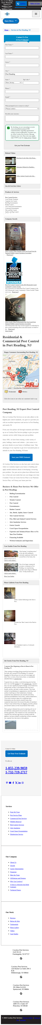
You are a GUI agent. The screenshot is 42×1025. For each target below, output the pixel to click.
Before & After (15, 921)
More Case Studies (9, 576)
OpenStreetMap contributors (31, 388)
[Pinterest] (7, 782)
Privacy (34, 138)
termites (17, 684)
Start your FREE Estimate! (21, 457)
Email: (7, 97)
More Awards (9, 331)
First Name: (9, 45)
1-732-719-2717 (16, 772)
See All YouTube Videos (13, 186)
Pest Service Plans (16, 815)
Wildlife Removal (15, 822)
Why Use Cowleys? (16, 881)
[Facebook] (13, 782)
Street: (7, 62)
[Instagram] (22, 782)
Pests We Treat (15, 812)
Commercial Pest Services (18, 818)
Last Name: (9, 53)
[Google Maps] (21, 958)
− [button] (36, 383)
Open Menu (9, 21)
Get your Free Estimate (22, 145)
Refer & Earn (35, 3)
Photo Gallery (14, 927)
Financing (13, 872)
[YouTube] (10, 782)
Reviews (12, 918)
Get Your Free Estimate (16, 754)
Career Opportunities (16, 869)
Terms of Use (27, 138)
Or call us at (8, 761)
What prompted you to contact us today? (17, 106)
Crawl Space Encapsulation (18, 831)
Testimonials (14, 924)
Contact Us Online (10, 749)
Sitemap (23, 1020)
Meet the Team (15, 875)
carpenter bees (18, 679)
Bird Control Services (17, 825)
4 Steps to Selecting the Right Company (19, 886)
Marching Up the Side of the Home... (26, 158)
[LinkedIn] (19, 782)
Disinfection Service (16, 834)
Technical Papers (15, 890)
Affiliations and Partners (18, 878)
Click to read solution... (10, 560)
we (17, 675)
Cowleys (6, 675)
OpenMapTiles (18, 388)
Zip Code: (26, 79)
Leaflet (9, 388)
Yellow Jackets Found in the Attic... (25, 176)
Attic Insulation (15, 828)
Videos (12, 931)
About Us (13, 862)
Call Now (23, 3)
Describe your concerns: (12, 114)
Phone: (7, 88)
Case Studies (14, 934)
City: (7, 71)
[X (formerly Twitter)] (16, 782)
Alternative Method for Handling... (25, 167)
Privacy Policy (28, 1018)
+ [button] (36, 380)
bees (17, 671)
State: (7, 79)
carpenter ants (27, 684)
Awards (12, 865)
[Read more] (10, 255)
